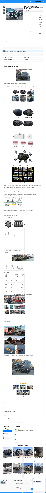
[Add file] (33, 492)
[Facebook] (45, 246)
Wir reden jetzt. (38, 1)
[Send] (44, 492)
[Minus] (44, 478)
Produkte (15, 1)
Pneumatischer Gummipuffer (11, 3)
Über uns (19, 1)
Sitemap (15, 492)
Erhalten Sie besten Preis (7, 477)
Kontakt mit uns (23, 1)
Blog (33, 1)
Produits (7, 3)
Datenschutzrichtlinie (12, 492)
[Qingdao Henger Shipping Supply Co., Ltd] (2, 1)
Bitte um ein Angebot (26, 1)
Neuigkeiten (30, 1)
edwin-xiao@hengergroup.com (19, 488)
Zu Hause (12, 1)
